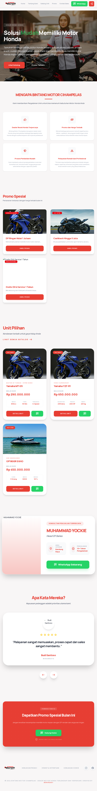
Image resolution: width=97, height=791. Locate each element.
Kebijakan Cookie (71, 768)
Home (23, 4)
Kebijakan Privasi (29, 768)
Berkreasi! (48, 782)
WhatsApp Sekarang (68, 564)
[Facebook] (92, 768)
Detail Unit (18, 414)
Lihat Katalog (14, 65)
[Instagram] (86, 768)
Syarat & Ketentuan (50, 768)
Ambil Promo (25, 248)
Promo (54, 4)
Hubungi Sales (48, 733)
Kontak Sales (64, 4)
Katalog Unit (45, 4)
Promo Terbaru (38, 65)
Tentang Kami (33, 4)
